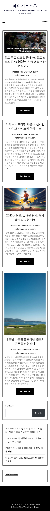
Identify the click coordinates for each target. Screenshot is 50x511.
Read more (25, 110)
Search (9, 405)
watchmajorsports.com (25, 75)
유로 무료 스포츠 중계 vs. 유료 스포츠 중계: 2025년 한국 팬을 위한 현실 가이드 (25, 62)
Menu (45, 21)
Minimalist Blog (16, 507)
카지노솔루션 (11, 474)
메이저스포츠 (25, 5)
